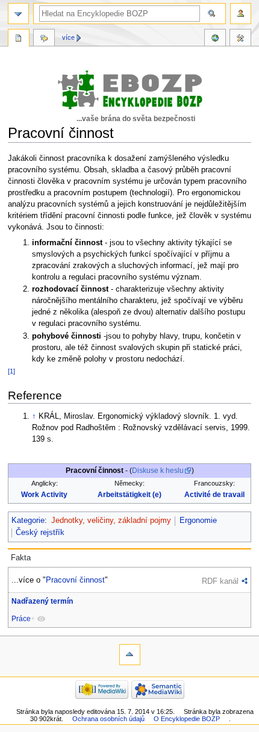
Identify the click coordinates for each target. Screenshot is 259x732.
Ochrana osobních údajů (108, 718)
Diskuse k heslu (158, 470)
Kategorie (28, 520)
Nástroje (240, 39)
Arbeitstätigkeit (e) (129, 494)
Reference (215, 39)
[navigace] (18, 13)
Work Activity (44, 494)
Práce (21, 619)
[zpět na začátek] (129, 654)
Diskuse (44, 39)
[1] (11, 371)
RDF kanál (220, 581)
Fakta (21, 558)
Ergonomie (198, 520)
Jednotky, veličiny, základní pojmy (111, 520)
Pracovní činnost (75, 579)
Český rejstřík (40, 532)
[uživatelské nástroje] (240, 13)
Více (68, 37)
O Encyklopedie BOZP (187, 718)
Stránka (18, 39)
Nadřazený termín (42, 601)
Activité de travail (214, 494)
